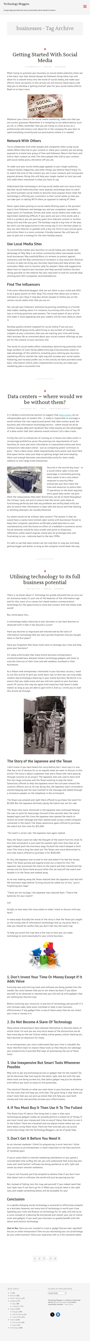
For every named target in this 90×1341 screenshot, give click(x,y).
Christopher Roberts (59, 409)
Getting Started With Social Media (45, 58)
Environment (16, 1322)
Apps (14, 1304)
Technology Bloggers (16, 4)
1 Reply (43, 409)
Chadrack (59, 589)
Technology (14, 1328)
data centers (65, 414)
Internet (13, 1309)
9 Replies (47, 589)
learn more (69, 1304)
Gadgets (13, 1301)
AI (10, 1293)
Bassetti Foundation (61, 1302)
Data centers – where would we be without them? (45, 399)
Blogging (15, 1312)
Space (14, 1325)
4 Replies (47, 67)
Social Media (16, 1317)
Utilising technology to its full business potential (45, 580)
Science (12, 1320)
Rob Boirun (60, 67)
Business (13, 1296)
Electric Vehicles (15, 1298)
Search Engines (17, 1314)
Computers (16, 1306)
